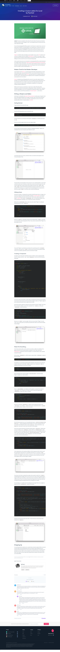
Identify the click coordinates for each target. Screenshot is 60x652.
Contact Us (24, 636)
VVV (39, 54)
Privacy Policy (46, 642)
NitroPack (39, 633)
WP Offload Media (17, 2)
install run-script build (18, 115)
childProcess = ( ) (23, 359)
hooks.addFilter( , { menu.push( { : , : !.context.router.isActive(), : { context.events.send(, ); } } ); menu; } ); (29, 211)
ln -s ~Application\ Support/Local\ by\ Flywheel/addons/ (27, 125)
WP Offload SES (23, 2)
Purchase (55, 5)
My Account (53, 2)
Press (31, 635)
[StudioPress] (25, 0)
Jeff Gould (23, 564)
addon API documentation (29, 96)
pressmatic (41, 556)
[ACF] (17, 0)
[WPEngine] (6, 0)
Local (31, 66)
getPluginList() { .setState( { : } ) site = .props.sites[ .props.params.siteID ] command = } (30, 414)
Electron (23, 71)
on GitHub (31, 99)
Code (26, 556)
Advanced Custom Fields (10, 2)
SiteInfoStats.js (17, 351)
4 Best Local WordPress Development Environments (35, 62)
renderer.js (19, 198)
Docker (15, 79)
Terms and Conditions (51, 642)
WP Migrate (7, 4)
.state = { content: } (18, 369)
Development (35, 556)
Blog (23, 633)
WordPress (31, 556)
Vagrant (15, 54)
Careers (31, 633)
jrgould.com (27, 569)
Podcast (49, 2)
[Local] (14, 0)
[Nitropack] (21, 0)
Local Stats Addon (36, 195)
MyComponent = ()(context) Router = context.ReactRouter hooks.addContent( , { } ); (30, 314)
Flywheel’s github (33, 90)
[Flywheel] (11, 0)
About (46, 2)
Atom (28, 74)
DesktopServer (31, 56)
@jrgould (23, 569)
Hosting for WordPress (29, 2)
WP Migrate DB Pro (23, 556)
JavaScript (38, 556)
